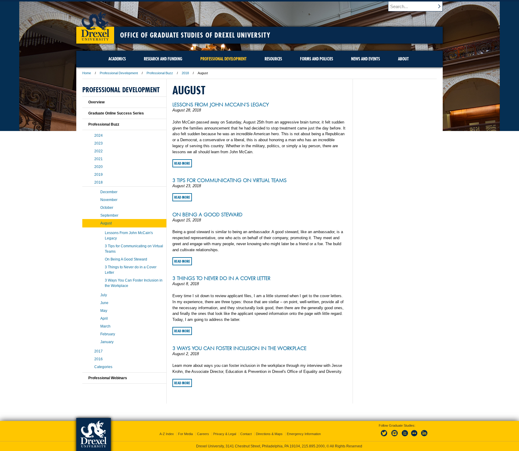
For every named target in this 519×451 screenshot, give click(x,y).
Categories (103, 367)
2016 (98, 359)
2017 (98, 351)
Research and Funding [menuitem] (163, 59)
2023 (98, 143)
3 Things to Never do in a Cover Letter (221, 278)
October (106, 208)
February (107, 334)
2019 (98, 174)
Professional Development (119, 73)
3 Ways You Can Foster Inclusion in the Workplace (239, 348)
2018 (185, 73)
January (107, 342)
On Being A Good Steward (207, 214)
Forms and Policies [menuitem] (316, 59)
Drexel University (95, 24)
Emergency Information (304, 434)
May (103, 311)
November (108, 200)
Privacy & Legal (224, 434)
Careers (203, 434)
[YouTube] (404, 436)
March (105, 326)
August (106, 223)
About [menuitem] (403, 59)
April (104, 318)
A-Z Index (166, 434)
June (104, 303)
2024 (98, 135)
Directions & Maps (269, 434)
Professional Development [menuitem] (223, 59)
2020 (98, 167)
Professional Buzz (160, 73)
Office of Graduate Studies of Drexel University (195, 35)
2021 (98, 159)
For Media (185, 434)
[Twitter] (384, 436)
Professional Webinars (107, 378)
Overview (96, 102)
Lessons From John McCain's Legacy (220, 104)
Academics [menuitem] (117, 59)
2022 (98, 151)
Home (86, 73)
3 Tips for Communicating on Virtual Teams (229, 180)
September (109, 215)
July (103, 295)
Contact (246, 434)
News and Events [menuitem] (365, 59)
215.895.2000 (313, 446)
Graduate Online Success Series (116, 113)
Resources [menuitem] (273, 59)
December (108, 192)
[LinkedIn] (424, 436)
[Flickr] (414, 436)
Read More (182, 163)
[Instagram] (394, 436)
